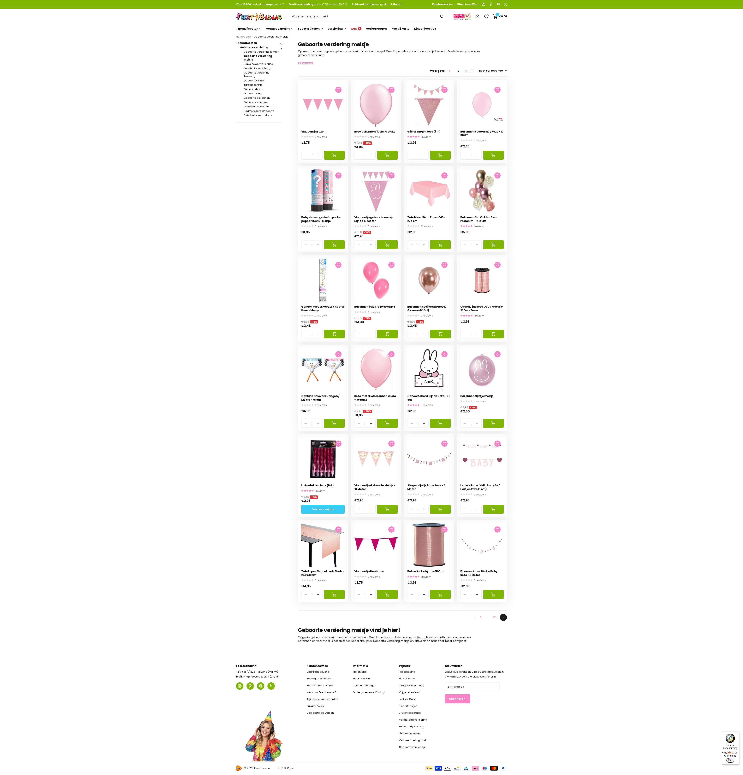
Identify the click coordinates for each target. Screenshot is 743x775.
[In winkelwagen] (334, 155)
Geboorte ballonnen (257, 98)
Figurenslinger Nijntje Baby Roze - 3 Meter (478, 573)
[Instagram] (483, 4)
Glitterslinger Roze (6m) (424, 131)
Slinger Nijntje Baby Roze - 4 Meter (426, 487)
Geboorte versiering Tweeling (257, 74)
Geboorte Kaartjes (255, 102)
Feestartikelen (309, 29)
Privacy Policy (315, 706)
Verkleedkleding (278, 29)
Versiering (335, 29)
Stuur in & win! (362, 679)
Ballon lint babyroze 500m (425, 571)
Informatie (360, 666)
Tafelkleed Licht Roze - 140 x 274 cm (426, 219)
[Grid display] (466, 71)
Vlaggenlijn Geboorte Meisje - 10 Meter (374, 487)
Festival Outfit (407, 699)
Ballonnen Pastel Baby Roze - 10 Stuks (481, 133)
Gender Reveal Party (257, 68)
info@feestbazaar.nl (256, 677)
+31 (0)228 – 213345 (254, 672)
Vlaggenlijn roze (312, 131)
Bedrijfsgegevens (318, 672)
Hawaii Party (400, 29)
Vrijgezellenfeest (409, 692)
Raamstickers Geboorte (259, 111)
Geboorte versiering (254, 47)
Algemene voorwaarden (322, 699)
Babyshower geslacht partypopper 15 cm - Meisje (321, 219)
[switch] (730, 760)
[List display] (471, 71)
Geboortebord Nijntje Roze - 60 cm (428, 397)
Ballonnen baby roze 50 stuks (374, 307)
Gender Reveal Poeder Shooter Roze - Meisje (322, 308)
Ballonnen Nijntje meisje (477, 396)
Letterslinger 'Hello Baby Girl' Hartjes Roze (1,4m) (480, 487)
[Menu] (736, 733)
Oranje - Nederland (411, 685)
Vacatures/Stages (364, 685)
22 (494, 617)
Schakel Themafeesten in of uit (281, 44)
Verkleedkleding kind (412, 740)
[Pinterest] (491, 4)
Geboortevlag (253, 93)
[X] (505, 4)
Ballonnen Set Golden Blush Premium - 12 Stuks (479, 219)
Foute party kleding (411, 726)
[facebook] (498, 4)
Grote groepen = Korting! (369, 692)
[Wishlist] (486, 16)
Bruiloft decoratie (410, 713)
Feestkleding (407, 672)
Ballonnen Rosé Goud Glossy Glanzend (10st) (426, 308)
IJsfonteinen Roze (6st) (317, 485)
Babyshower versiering (258, 64)
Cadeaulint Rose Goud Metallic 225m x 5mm (481, 308)
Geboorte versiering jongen (261, 52)
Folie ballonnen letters (258, 115)
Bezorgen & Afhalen (319, 679)
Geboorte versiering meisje (258, 57)
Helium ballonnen (410, 733)
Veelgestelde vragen (320, 713)
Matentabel (360, 672)
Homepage (243, 36)
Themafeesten (247, 29)
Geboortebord (253, 89)
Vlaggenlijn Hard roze (369, 571)
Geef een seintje (323, 509)
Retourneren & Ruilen (320, 685)
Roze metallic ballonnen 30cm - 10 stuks (375, 397)
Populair (405, 666)
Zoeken (442, 16)
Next (503, 617)
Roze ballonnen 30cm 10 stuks (374, 131)
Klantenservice (317, 666)
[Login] (477, 16)
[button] (318, 155)
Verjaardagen (376, 29)
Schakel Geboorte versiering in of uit (281, 48)
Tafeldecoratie (253, 85)
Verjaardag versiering (413, 720)
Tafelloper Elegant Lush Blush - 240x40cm (322, 573)
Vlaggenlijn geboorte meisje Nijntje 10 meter (373, 219)
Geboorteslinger (254, 80)
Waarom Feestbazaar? (321, 692)
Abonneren (457, 699)
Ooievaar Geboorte (256, 106)
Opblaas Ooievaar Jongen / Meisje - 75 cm (320, 397)
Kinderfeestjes (425, 29)
